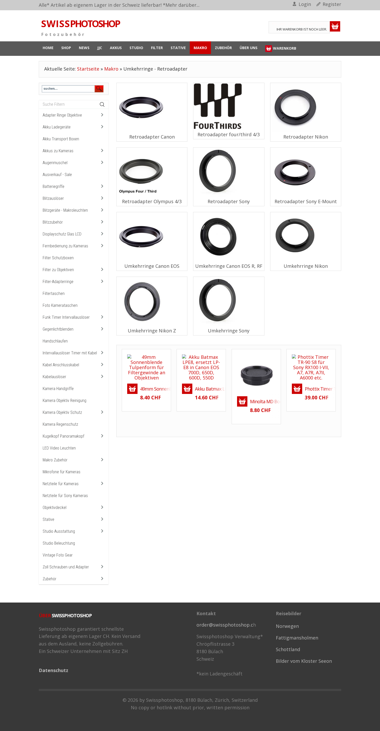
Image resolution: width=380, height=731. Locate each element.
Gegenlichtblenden (58, 329)
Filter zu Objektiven (58, 269)
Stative (48, 519)
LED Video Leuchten (59, 448)
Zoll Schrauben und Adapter (66, 567)
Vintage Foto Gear (58, 555)
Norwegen (287, 626)
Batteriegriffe (53, 186)
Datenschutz (53, 670)
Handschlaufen (55, 341)
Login (305, 4)
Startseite (88, 69)
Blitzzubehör (53, 222)
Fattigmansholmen (297, 638)
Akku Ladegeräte (57, 127)
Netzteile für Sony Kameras (65, 495)
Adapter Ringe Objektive (62, 115)
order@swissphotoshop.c (224, 625)
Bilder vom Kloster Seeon (304, 661)
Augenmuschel (55, 162)
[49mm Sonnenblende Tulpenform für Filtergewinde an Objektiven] (146, 366)
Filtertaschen (54, 293)
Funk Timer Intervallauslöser (66, 317)
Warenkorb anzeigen (335, 26)
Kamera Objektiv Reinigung (64, 400)
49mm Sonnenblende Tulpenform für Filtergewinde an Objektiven (152, 389)
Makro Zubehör (55, 460)
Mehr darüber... (182, 5)
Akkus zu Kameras (58, 150)
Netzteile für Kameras (61, 483)
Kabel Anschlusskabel (61, 364)
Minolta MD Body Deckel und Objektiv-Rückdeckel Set (262, 401)
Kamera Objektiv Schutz (62, 412)
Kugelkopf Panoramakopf (63, 436)
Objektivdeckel (54, 507)
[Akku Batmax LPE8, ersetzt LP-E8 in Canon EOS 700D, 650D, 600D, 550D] (201, 366)
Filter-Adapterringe (58, 281)
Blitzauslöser (53, 198)
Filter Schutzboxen (58, 257)
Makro (111, 69)
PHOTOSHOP (80, 24)
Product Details (156, 376)
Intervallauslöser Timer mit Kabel (70, 353)
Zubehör (49, 578)
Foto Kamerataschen (60, 305)
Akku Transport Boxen (61, 138)
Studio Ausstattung (59, 531)
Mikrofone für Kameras (61, 471)
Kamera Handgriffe (58, 388)
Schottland (288, 649)
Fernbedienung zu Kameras (65, 245)
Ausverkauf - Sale (57, 174)
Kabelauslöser (54, 376)
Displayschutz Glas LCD (62, 234)
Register (332, 4)
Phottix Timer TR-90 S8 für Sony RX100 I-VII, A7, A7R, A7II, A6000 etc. (317, 389)
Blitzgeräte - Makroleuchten (65, 210)
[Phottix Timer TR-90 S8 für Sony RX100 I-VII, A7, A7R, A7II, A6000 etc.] (311, 366)
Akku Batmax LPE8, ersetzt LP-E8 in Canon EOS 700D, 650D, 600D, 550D (207, 389)
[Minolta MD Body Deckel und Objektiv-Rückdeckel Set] (256, 373)
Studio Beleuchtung (59, 543)
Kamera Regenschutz (60, 424)
